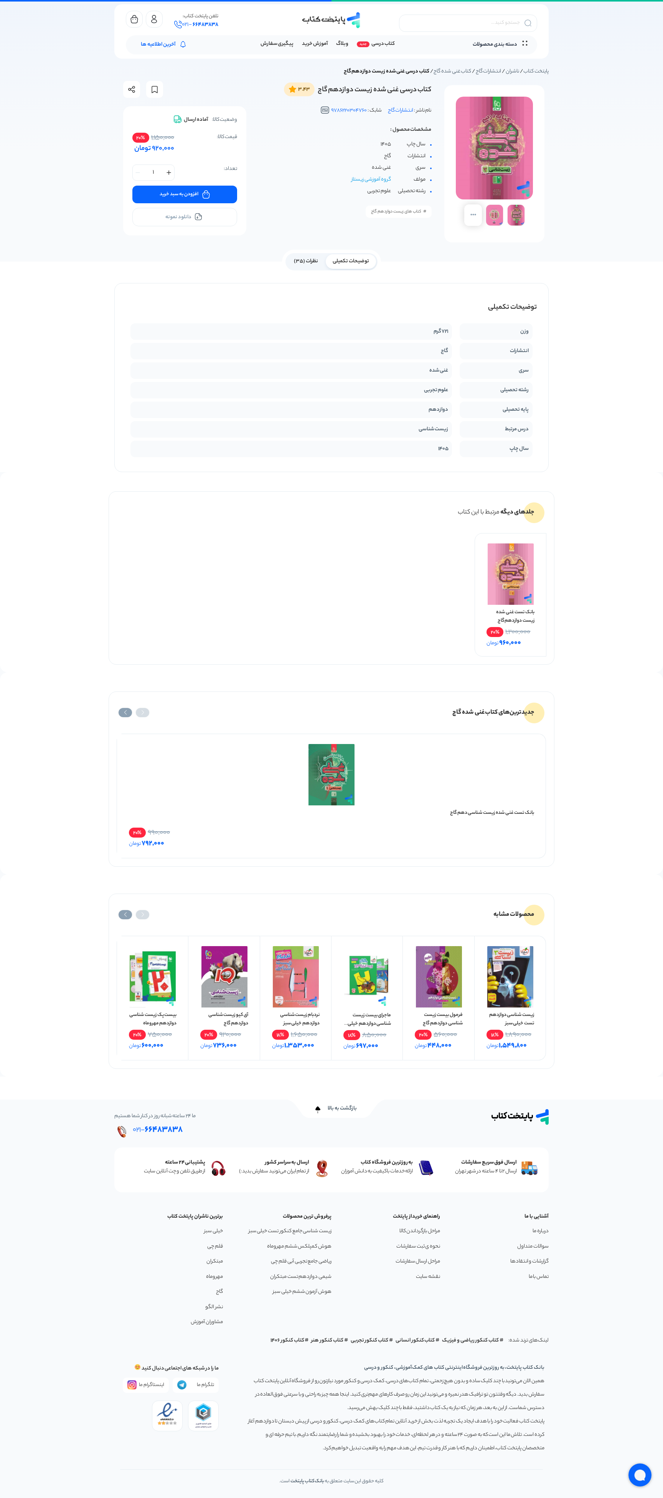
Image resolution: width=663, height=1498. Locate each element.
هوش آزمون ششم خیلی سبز (302, 1291)
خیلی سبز (213, 1231)
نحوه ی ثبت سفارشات (418, 1246)
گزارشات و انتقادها (529, 1261)
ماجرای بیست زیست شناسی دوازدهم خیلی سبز (369, 1023)
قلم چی (215, 1246)
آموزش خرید (315, 44)
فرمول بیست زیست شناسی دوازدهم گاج (442, 1019)
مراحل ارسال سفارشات (418, 1261)
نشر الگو (214, 1307)
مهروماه (214, 1276)
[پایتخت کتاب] (331, 20)
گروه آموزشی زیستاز (371, 179)
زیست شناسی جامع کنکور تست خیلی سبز (290, 1231)
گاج (219, 1291)
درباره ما (541, 1231)
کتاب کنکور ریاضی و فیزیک (470, 1340)
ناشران (512, 71)
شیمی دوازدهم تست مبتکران (301, 1276)
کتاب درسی (383, 44)
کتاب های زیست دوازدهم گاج (396, 211)
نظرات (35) (306, 261)
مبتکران (214, 1261)
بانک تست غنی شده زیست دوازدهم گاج (515, 616)
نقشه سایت (428, 1276)
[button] (142, 712)
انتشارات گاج (488, 71)
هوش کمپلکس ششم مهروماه (299, 1246)
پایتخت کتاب (536, 71)
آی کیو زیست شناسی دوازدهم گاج (228, 1019)
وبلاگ (342, 44)
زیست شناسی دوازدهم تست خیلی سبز (511, 1019)
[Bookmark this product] (154, 90)
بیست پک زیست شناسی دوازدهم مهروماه (152, 1019)
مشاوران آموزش (207, 1322)
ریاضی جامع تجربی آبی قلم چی (301, 1261)
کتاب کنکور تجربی (370, 1340)
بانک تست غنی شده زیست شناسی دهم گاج (492, 813)
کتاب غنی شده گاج (452, 71)
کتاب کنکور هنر (327, 1340)
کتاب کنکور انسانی (415, 1340)
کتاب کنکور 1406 (287, 1340)
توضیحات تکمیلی (351, 261)
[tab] (351, 261)
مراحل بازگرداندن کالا (419, 1231)
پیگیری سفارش (277, 44)
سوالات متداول (533, 1246)
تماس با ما (539, 1276)
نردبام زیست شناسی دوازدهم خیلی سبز (300, 1019)
